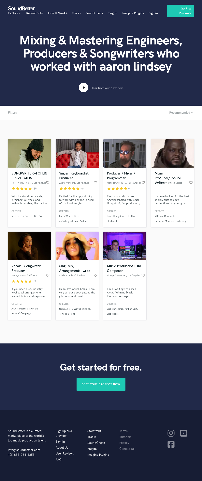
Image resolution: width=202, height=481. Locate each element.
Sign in (153, 13)
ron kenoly (180, 221)
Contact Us (127, 449)
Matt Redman (81, 221)
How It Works (57, 13)
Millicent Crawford (164, 216)
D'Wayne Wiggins (80, 308)
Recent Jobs (34, 13)
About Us (62, 448)
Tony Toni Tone (67, 313)
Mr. (13, 216)
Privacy (124, 443)
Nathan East (131, 308)
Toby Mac (130, 216)
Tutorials (125, 437)
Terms (123, 431)
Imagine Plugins (133, 13)
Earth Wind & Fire (68, 216)
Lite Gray (39, 216)
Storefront (94, 431)
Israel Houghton (115, 216)
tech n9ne (64, 308)
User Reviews (65, 454)
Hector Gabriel (24, 216)
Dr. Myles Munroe (164, 221)
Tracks (76, 13)
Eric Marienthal (115, 308)
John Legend (66, 221)
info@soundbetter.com (24, 450)
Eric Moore (113, 313)
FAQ (59, 459)
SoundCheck (94, 13)
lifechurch (112, 221)
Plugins (113, 13)
